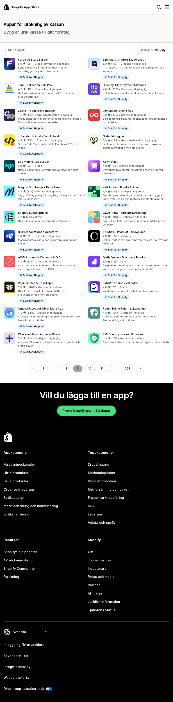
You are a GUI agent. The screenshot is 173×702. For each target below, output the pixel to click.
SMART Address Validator (120, 283)
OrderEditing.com (114, 136)
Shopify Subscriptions (33, 212)
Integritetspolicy (17, 667)
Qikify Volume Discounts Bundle (124, 257)
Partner (94, 585)
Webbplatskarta (16, 677)
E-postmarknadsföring (106, 497)
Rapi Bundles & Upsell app (35, 283)
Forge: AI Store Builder (33, 59)
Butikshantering (16, 514)
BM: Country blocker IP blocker (123, 334)
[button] (44, 69)
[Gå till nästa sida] (140, 368)
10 (89, 368)
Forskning (11, 577)
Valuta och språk (101, 522)
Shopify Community (19, 568)
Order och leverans (19, 489)
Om (90, 552)
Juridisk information (104, 602)
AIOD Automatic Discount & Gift (39, 257)
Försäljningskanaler (19, 464)
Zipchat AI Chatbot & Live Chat (123, 59)
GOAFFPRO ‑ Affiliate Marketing (124, 212)
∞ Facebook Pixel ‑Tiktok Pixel (38, 136)
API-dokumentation (19, 560)
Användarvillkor (16, 656)
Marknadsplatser (101, 473)
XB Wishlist (110, 161)
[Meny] (167, 7)
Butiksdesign (14, 497)
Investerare (97, 568)
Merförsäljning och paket (108, 489)
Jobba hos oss (99, 560)
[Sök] (159, 7)
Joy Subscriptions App (118, 110)
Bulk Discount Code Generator (38, 232)
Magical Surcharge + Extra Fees (39, 187)
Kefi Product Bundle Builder (121, 187)
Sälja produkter (16, 481)
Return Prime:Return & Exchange (124, 308)
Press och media (101, 577)
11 (102, 368)
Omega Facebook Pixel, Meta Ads (40, 308)
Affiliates (95, 593)
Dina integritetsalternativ (24, 689)
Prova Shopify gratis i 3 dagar (86, 411)
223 (127, 368)
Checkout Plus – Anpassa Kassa (39, 334)
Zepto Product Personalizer (36, 110)
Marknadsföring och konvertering (31, 506)
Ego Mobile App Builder (33, 161)
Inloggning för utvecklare (24, 645)
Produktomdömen (102, 481)
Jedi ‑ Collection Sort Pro (35, 85)
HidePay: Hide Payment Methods (124, 85)
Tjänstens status (101, 610)
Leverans (95, 514)
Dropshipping (98, 464)
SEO (91, 506)
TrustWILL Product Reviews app (124, 232)
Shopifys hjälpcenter (20, 552)
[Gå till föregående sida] (33, 368)
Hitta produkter (16, 473)
